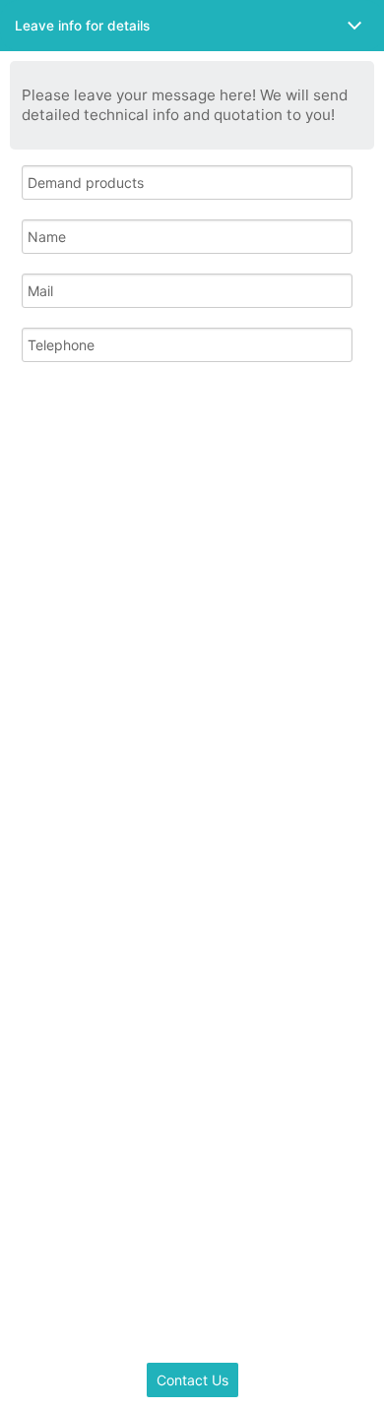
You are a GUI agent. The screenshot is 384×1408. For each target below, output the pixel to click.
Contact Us (192, 1380)
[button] (192, 25)
